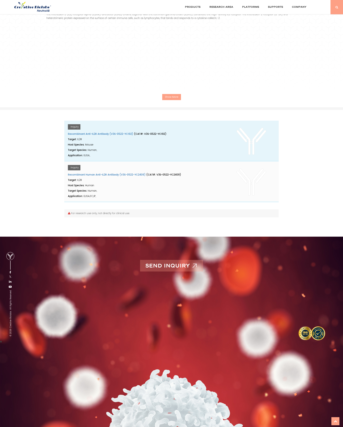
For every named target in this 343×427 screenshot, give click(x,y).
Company (299, 7)
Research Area (221, 7)
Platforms (250, 7)
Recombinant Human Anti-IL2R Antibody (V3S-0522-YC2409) (107, 175)
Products (192, 7)
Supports (275, 7)
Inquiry (75, 127)
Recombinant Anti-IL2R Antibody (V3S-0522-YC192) (100, 134)
